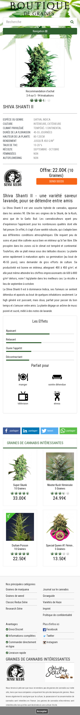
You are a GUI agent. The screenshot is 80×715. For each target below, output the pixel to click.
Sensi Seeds (56, 181)
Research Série (14, 608)
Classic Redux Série (17, 602)
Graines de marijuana (17, 589)
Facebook (51, 629)
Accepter (42, 711)
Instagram (52, 642)
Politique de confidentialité (57, 615)
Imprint (46, 608)
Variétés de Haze (52, 602)
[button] (11, 430)
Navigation (39, 31)
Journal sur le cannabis (56, 589)
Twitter (50, 635)
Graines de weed (15, 595)
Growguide (49, 595)
